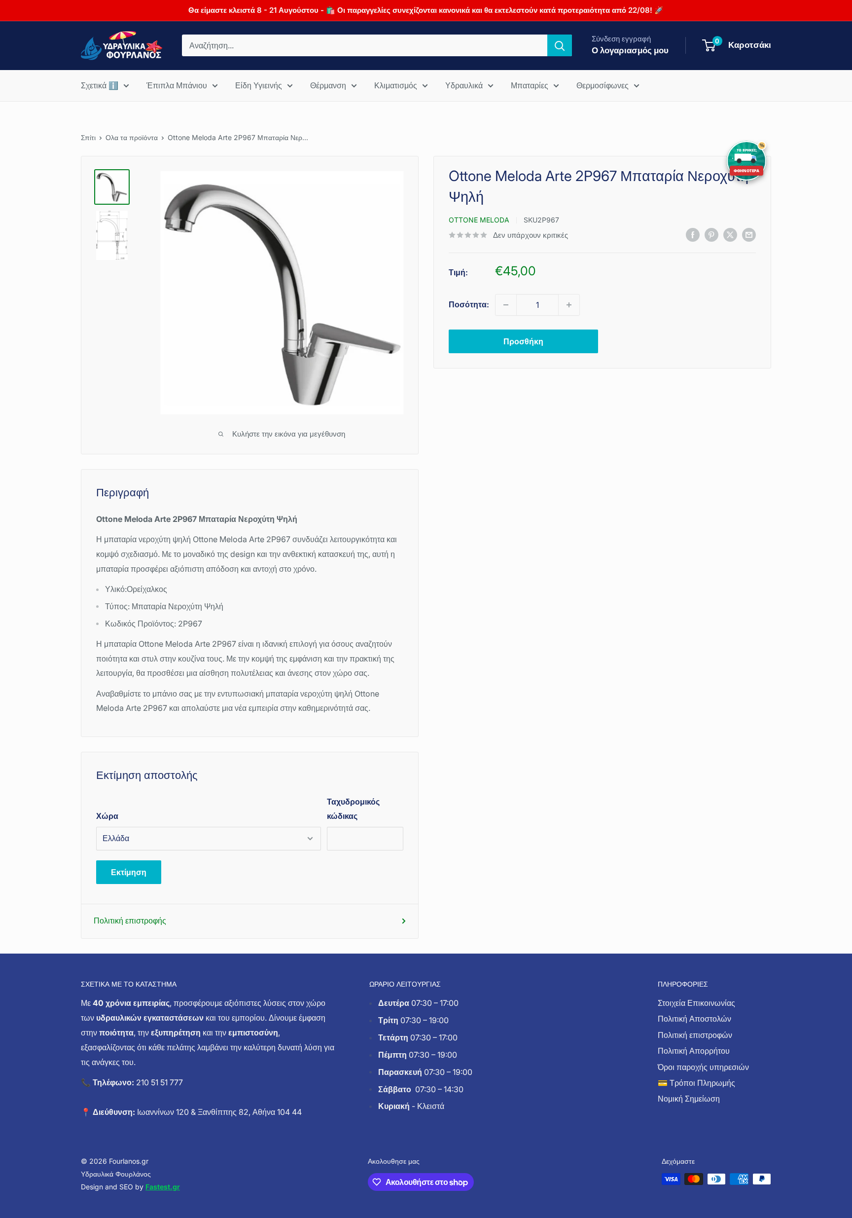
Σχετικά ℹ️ (99, 85)
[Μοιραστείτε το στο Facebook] (693, 234)
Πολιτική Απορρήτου (694, 1051)
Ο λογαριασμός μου (630, 50)
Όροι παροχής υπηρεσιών (703, 1067)
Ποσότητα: (469, 304)
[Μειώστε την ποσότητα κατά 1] (506, 305)
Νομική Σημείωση (689, 1099)
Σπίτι (88, 137)
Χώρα (107, 816)
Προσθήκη (523, 341)
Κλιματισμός (395, 85)
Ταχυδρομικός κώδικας (353, 809)
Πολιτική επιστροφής (130, 920)
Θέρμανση (328, 85)
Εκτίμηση (128, 872)
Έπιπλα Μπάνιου (176, 85)
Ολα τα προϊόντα (132, 137)
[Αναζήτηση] (559, 45)
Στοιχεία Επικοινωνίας (696, 1003)
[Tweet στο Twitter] (730, 234)
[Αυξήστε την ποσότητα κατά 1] (569, 305)
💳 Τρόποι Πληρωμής (696, 1083)
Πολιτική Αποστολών (694, 1019)
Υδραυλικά (464, 85)
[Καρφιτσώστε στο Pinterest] (711, 234)
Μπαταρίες (529, 85)
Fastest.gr (162, 1186)
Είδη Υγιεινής (258, 85)
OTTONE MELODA (479, 220)
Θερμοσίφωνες (602, 85)
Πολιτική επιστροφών (695, 1035)
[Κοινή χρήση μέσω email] (749, 234)
